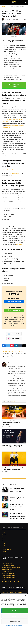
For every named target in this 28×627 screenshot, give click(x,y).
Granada (4, 551)
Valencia (4, 536)
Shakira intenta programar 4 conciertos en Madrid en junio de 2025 (18, 498)
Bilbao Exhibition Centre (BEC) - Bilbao (11, 581)
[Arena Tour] (14, 2)
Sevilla (3, 538)
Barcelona (4, 534)
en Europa (19, 244)
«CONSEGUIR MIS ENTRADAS (14, 85)
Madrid (3, 532)
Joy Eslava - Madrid (6, 579)
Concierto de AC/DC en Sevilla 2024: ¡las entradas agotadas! (7, 355)
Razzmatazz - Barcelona (8, 573)
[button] (26, 595)
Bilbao (3, 541)
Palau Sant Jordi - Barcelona (8, 565)
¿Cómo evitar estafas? (8, 170)
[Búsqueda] (26, 2)
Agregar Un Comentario (14, 477)
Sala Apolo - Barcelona (7, 569)
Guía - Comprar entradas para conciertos (12, 592)
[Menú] (2, 2)
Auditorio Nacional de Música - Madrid (11, 567)
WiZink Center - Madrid (7, 563)
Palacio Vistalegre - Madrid (8, 577)
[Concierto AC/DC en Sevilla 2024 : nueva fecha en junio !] (14, 29)
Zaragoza (4, 543)
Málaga (4, 545)
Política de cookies (9, 625)
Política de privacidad (18, 625)
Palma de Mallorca (6, 549)
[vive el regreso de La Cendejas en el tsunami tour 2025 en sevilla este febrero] (14, 436)
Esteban (8, 19)
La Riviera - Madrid (6, 571)
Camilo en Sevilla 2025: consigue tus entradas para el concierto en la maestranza (12, 422)
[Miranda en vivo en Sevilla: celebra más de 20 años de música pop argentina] (14, 459)
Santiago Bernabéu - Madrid (8, 575)
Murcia (3, 547)
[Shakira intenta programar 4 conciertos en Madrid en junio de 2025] (5, 498)
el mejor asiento (14, 173)
